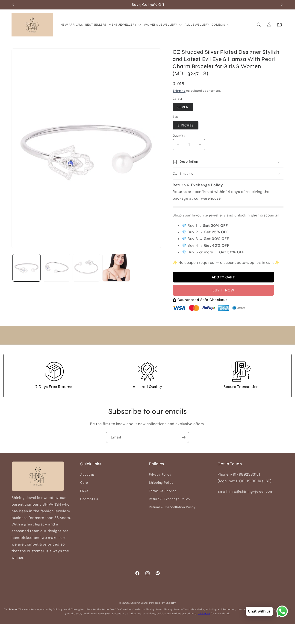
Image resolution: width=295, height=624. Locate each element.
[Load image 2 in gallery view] (56, 268)
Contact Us (89, 499)
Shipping (179, 91)
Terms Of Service (163, 491)
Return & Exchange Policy (169, 499)
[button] (125, 25)
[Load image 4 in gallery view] (116, 268)
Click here (204, 613)
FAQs (84, 491)
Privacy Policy (160, 475)
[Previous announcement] (13, 4)
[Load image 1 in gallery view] (26, 268)
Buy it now (223, 290)
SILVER (182, 107)
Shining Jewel (139, 602)
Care (84, 483)
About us (87, 475)
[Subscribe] (184, 437)
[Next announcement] (282, 4)
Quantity (179, 136)
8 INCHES (185, 125)
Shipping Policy (161, 483)
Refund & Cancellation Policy (172, 507)
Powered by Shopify (162, 602)
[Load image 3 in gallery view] (86, 268)
